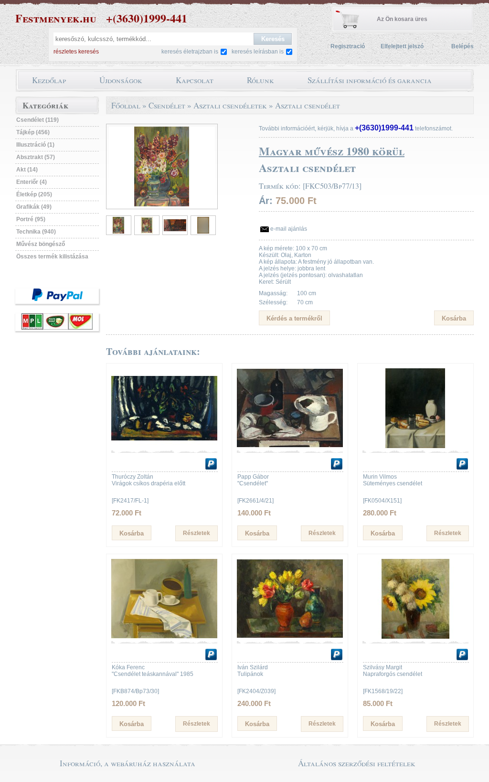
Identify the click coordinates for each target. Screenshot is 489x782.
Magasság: (273, 293)
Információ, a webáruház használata (127, 763)
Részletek (196, 533)
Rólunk (260, 80)
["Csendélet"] (290, 446)
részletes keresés (76, 51)
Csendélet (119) (37, 120)
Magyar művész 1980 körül (331, 150)
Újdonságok (120, 80)
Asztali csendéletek (230, 105)
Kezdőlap (49, 80)
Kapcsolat (194, 80)
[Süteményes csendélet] (415, 446)
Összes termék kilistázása (52, 256)
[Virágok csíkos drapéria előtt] (164, 446)
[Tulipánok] (290, 636)
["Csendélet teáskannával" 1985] (164, 636)
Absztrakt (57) (35, 157)
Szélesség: (273, 302)
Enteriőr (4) (31, 182)
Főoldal (125, 105)
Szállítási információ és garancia (370, 80)
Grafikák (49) (34, 207)
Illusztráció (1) (35, 144)
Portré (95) (30, 219)
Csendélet (167, 105)
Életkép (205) (34, 194)
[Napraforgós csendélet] (415, 636)
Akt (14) (27, 169)
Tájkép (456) (33, 132)
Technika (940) (36, 231)
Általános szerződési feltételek (356, 763)
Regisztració (347, 46)
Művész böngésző (40, 244)
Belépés (462, 46)
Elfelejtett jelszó (402, 46)
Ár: (266, 200)
